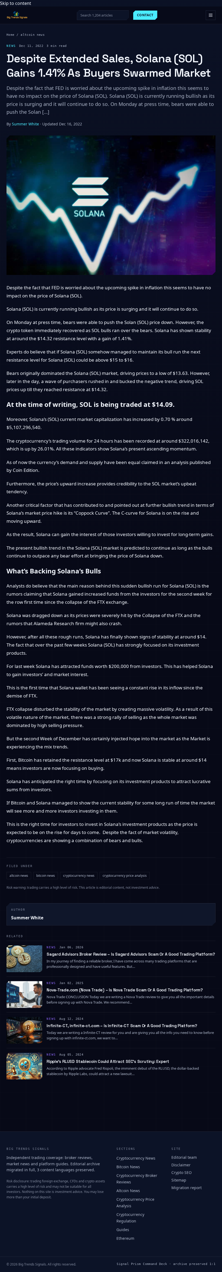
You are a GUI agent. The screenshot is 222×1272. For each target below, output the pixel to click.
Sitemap (178, 1180)
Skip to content (15, 3)
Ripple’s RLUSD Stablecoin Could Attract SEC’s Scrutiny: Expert (108, 1061)
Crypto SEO (181, 1172)
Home (10, 35)
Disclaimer (181, 1164)
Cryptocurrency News (135, 1158)
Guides (122, 1229)
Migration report (186, 1187)
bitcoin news (45, 875)
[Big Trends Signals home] (17, 15)
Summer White (25, 123)
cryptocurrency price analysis (125, 875)
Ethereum (125, 1238)
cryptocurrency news (78, 875)
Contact (145, 15)
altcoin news (33, 35)
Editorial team (184, 1157)
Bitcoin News (128, 1166)
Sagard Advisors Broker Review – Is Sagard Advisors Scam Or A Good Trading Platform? (131, 954)
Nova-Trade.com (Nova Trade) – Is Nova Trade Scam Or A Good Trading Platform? (125, 989)
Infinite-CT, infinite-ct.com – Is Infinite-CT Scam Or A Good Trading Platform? (122, 1025)
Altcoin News (128, 1190)
